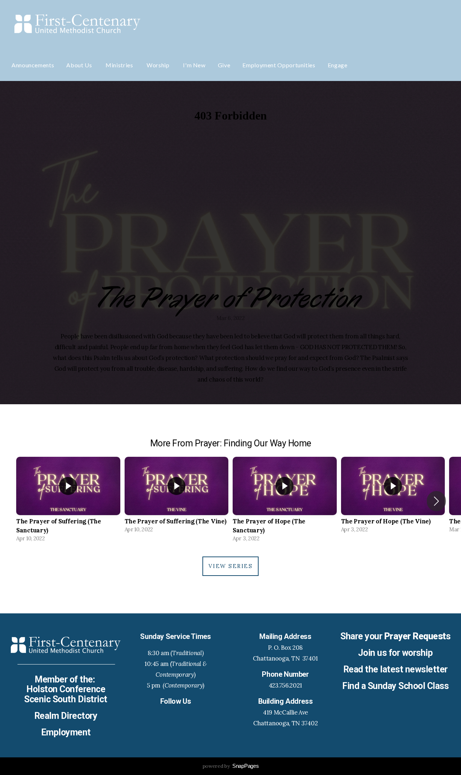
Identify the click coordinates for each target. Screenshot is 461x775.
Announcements (33, 65)
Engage (338, 65)
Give (224, 65)
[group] (68, 501)
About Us (79, 65)
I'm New (194, 65)
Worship (159, 65)
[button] (436, 501)
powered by (230, 766)
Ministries (120, 65)
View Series (230, 566)
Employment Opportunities (278, 65)
